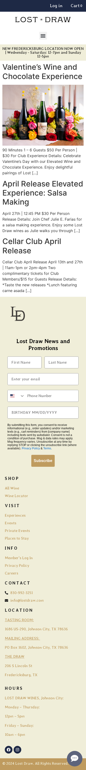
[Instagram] (17, 750)
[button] (43, 36)
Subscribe (43, 461)
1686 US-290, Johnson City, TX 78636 (36, 629)
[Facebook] (8, 750)
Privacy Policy (31, 448)
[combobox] (16, 396)
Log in (56, 5)
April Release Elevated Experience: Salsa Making (42, 193)
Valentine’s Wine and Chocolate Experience (42, 71)
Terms (47, 448)
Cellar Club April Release (31, 246)
